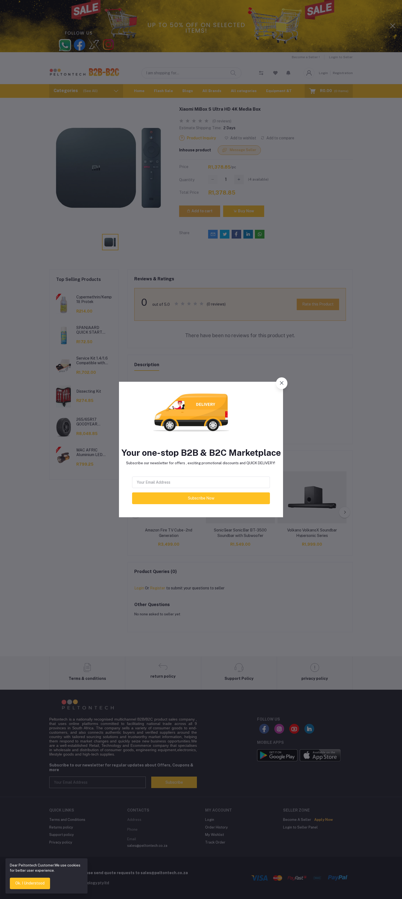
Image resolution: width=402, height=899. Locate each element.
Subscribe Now (201, 498)
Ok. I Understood (30, 883)
